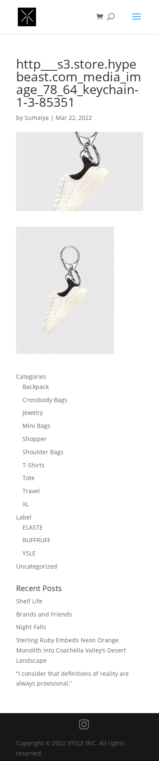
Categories (31, 376)
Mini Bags (36, 426)
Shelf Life (29, 601)
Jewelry (32, 412)
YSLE (29, 553)
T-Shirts (33, 465)
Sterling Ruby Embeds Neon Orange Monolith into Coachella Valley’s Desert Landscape (71, 650)
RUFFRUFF (36, 540)
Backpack (35, 387)
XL (25, 504)
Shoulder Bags (43, 452)
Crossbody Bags (44, 400)
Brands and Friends (44, 614)
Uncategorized (36, 566)
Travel (31, 491)
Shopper (34, 439)
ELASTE (32, 527)
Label (23, 517)
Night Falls (31, 627)
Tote (28, 478)
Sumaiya (37, 118)
